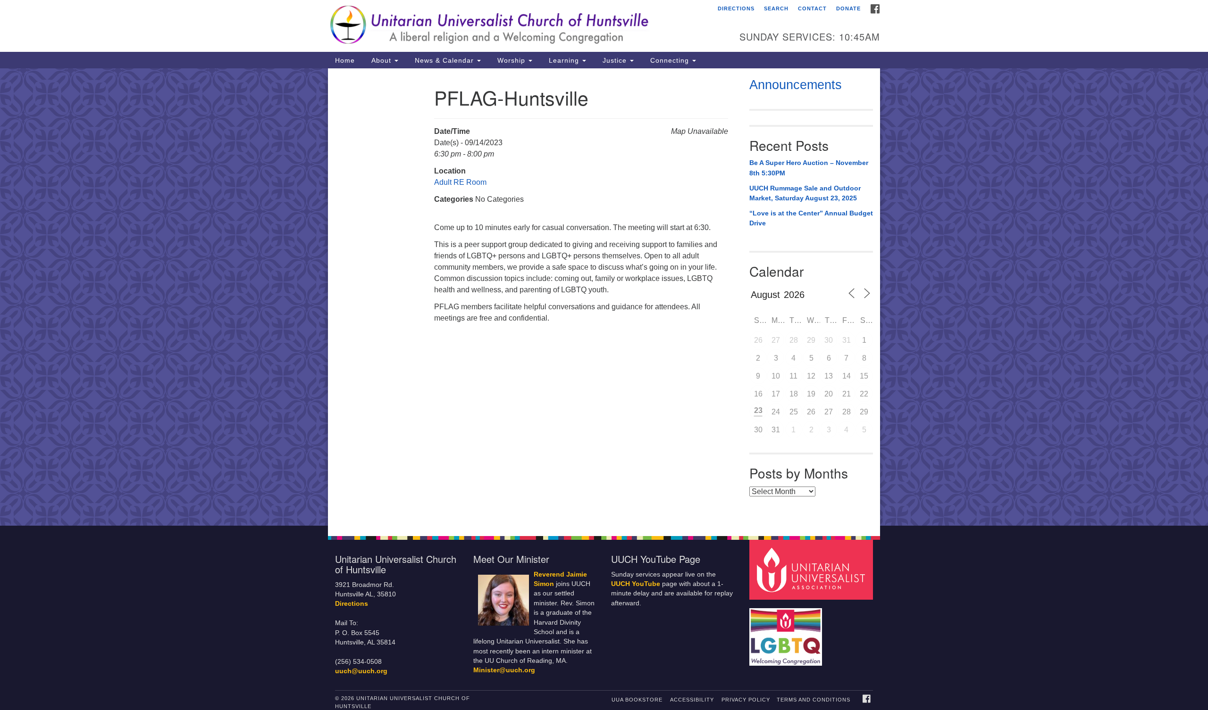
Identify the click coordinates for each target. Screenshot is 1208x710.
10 (776, 376)
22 (864, 394)
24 (776, 412)
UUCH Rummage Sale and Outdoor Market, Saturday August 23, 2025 (805, 193)
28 (793, 340)
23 (758, 410)
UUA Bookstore (637, 699)
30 (828, 340)
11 (793, 376)
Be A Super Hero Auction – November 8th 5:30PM (808, 168)
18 (793, 394)
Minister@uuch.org (504, 670)
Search (776, 8)
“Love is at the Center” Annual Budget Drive (811, 218)
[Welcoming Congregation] (787, 632)
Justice (614, 60)
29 (811, 340)
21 (846, 394)
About (381, 60)
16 (758, 394)
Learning (563, 60)
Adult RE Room (460, 182)
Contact (812, 8)
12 (811, 376)
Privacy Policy (745, 699)
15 (864, 376)
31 (846, 340)
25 (793, 412)
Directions (736, 8)
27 (776, 340)
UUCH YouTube (635, 583)
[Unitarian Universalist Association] (812, 569)
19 (811, 394)
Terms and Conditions (813, 699)
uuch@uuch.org (361, 671)
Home (345, 60)
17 (776, 394)
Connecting (669, 60)
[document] (604, 297)
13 (828, 376)
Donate (848, 8)
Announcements (795, 85)
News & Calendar (444, 60)
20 (828, 394)
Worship (511, 60)
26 (758, 340)
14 (846, 376)
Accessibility (692, 699)
